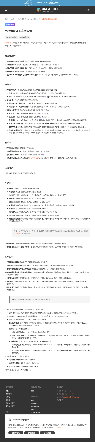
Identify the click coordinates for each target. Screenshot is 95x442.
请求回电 (60, 400)
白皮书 (33, 410)
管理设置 (31, 432)
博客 (32, 391)
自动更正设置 (34, 158)
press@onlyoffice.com (71, 397)
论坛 (32, 401)
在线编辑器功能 (24, 37)
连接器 (8, 400)
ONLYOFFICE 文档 (11, 37)
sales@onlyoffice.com (73, 391)
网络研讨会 (35, 407)
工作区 (8, 397)
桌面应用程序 (10, 403)
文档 (12, 19)
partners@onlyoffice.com (75, 394)
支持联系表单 (35, 413)
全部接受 (47, 432)
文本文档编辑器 (32, 19)
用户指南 (21, 19)
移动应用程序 (10, 406)
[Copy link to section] (16, 55)
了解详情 (58, 427)
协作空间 (9, 394)
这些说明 (17, 233)
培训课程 (34, 404)
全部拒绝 (16, 432)
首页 (6, 19)
